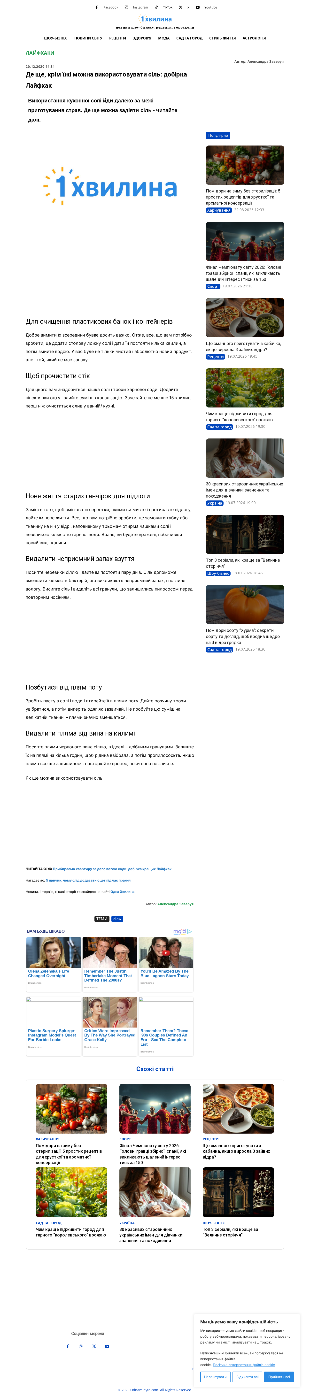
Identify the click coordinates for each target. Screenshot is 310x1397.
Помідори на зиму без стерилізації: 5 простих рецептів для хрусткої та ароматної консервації (243, 197)
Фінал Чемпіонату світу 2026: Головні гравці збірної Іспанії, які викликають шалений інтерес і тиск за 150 (243, 273)
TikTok (167, 7)
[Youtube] (198, 7)
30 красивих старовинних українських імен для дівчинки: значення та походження (244, 490)
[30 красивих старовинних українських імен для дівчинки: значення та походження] (245, 458)
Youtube (210, 7)
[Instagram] (126, 7)
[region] (247, 1350)
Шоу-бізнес (218, 573)
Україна (214, 503)
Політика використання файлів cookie (244, 1365)
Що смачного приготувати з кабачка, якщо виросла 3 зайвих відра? (236, 1151)
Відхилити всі (247, 1377)
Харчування (219, 210)
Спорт (213, 286)
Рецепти (215, 356)
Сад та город (219, 427)
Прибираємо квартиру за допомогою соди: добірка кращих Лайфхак (112, 869)
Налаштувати (215, 1377)
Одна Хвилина (122, 892)
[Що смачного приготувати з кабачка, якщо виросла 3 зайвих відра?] (245, 317)
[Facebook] (97, 7)
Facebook (110, 7)
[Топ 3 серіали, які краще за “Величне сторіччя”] (245, 534)
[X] (181, 7)
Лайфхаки (40, 53)
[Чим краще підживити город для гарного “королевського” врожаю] (245, 387)
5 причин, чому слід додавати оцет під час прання (88, 880)
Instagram (140, 7)
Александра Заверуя (266, 62)
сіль (117, 918)
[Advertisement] (110, 276)
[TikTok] (156, 7)
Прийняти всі (279, 1377)
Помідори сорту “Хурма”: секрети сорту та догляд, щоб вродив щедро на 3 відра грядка (243, 636)
